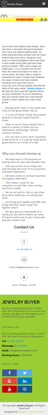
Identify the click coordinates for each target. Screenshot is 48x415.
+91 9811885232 (24, 249)
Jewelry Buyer (34, 88)
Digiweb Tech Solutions (31, 411)
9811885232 (20, 345)
